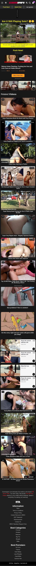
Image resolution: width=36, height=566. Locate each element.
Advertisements (18, 519)
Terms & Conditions (18, 510)
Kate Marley (18, 551)
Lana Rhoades (18, 554)
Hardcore (18, 534)
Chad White (18, 556)
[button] (18, 33)
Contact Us (18, 521)
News (18, 508)
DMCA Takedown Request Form (18, 524)
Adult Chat (18, 7)
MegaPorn (16, 563)
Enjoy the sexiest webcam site (26, 341)
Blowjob (18, 539)
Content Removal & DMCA (18, 515)
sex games (29, 7)
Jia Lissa (18, 547)
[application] (18, 33)
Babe (18, 541)
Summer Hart (18, 558)
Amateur (18, 532)
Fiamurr (18, 549)
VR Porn (11, 563)
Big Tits (18, 536)
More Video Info (18, 75)
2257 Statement (18, 517)
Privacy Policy (18, 512)
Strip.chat (3, 89)
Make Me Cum (5, 87)
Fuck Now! (6, 7)
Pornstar (18, 530)
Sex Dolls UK (23, 563)
